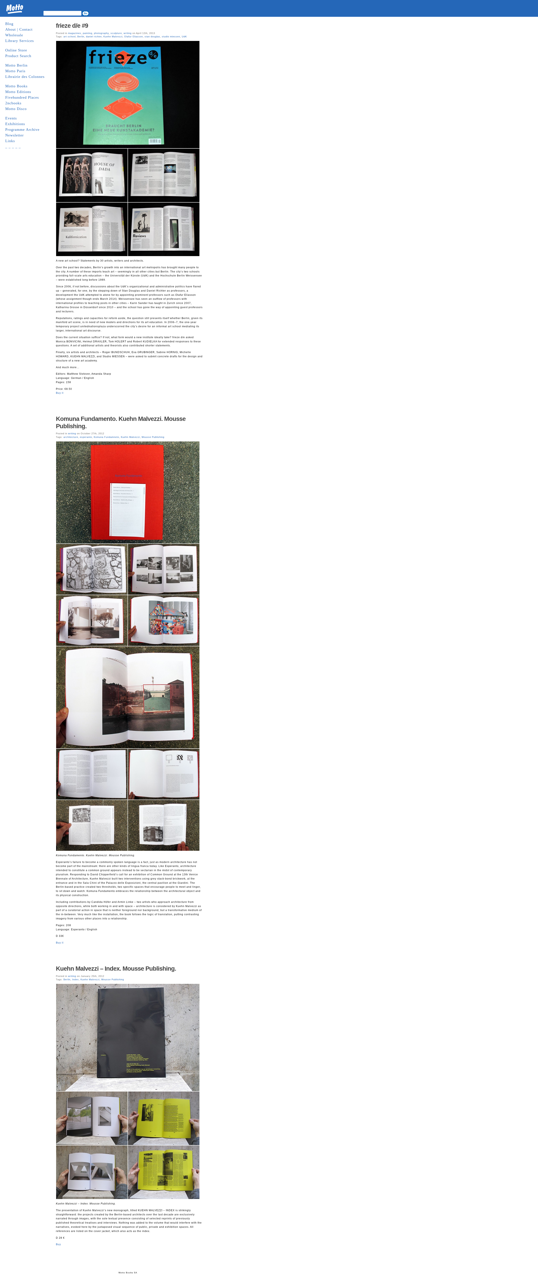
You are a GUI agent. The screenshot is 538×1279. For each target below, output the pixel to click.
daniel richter (94, 36)
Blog (9, 24)
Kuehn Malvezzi (113, 36)
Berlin (80, 36)
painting (87, 33)
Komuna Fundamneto (106, 437)
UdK (184, 36)
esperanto (86, 437)
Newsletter (14, 135)
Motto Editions (18, 92)
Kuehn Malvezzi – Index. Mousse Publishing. (116, 968)
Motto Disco (16, 109)
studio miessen (171, 36)
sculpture (116, 33)
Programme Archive (22, 129)
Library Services (19, 41)
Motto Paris (15, 71)
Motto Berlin (16, 65)
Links (10, 141)
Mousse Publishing (153, 437)
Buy (58, 1244)
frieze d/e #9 (72, 25)
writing (128, 33)
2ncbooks (13, 103)
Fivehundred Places (22, 97)
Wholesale (14, 35)
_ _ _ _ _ (13, 146)
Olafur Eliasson (133, 36)
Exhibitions (15, 124)
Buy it (59, 392)
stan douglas (152, 36)
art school (69, 36)
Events (11, 118)
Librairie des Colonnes (25, 77)
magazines (74, 33)
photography (101, 33)
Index (75, 979)
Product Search (18, 56)
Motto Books (16, 86)
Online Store (16, 50)
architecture (70, 437)
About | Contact (19, 29)
